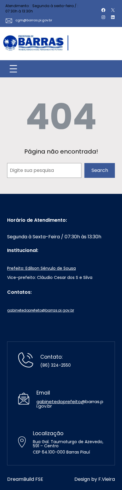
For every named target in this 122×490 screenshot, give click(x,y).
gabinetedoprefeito (58, 401)
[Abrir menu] (13, 69)
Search (100, 170)
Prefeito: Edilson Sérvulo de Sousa (41, 268)
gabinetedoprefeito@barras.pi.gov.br (40, 310)
